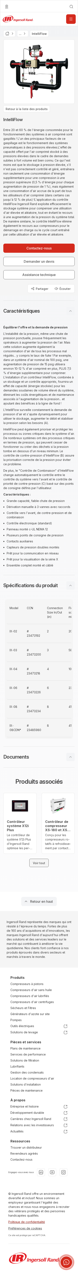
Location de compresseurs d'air (32, 1078)
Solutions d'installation (25, 1084)
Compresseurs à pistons (26, 984)
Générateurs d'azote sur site (30, 1014)
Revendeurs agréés (24, 1153)
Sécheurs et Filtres (23, 1008)
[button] (39, 311)
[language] (6, 6)
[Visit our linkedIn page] (41, 1172)
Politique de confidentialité (26, 1222)
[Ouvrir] (71, 19)
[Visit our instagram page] (63, 1172)
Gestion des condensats (27, 1072)
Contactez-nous (21, 1159)
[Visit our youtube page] (52, 1172)
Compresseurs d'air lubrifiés (29, 996)
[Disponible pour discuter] (66, 1262)
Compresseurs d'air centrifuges (32, 1002)
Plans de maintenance (25, 1048)
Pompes (16, 1020)
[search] (71, 6)
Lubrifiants (17, 1066)
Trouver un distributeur (26, 1147)
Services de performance (28, 1054)
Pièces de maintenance (26, 1090)
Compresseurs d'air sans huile (31, 990)
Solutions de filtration (24, 1060)
